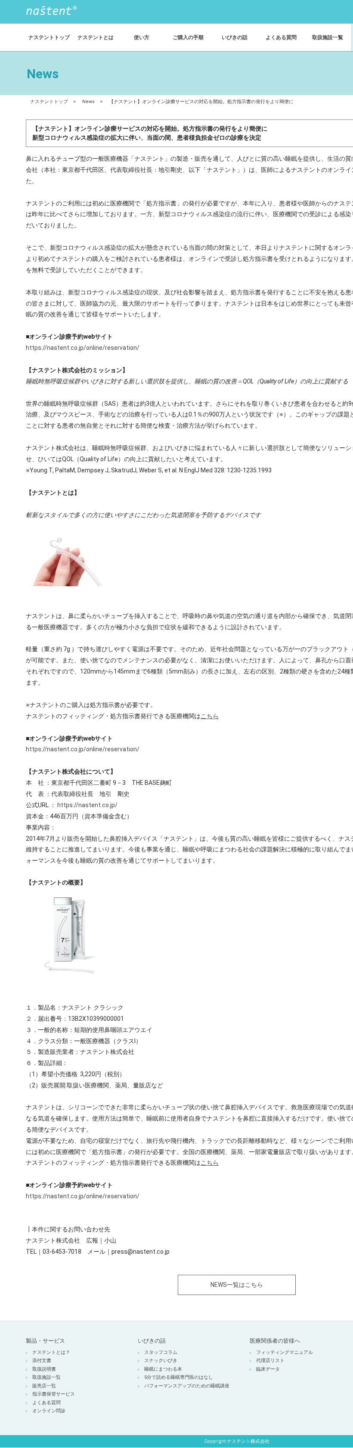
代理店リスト (270, 1360)
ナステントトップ (49, 101)
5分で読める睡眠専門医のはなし (178, 1377)
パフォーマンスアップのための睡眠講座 (186, 1386)
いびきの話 (152, 1341)
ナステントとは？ (51, 1352)
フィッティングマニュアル (284, 1352)
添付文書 (41, 1360)
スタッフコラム (160, 1352)
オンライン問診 (48, 1411)
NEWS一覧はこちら (237, 1284)
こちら (210, 716)
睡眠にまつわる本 (163, 1369)
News (88, 101)
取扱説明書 (44, 1369)
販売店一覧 (44, 1386)
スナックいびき (160, 1360)
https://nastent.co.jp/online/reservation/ (82, 347)
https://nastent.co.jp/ (87, 805)
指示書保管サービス (53, 1394)
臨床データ (268, 1369)
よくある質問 (46, 1402)
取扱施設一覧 (46, 1377)
